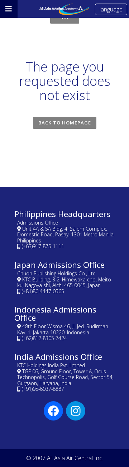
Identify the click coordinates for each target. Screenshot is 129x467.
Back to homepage (64, 122)
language (111, 9)
